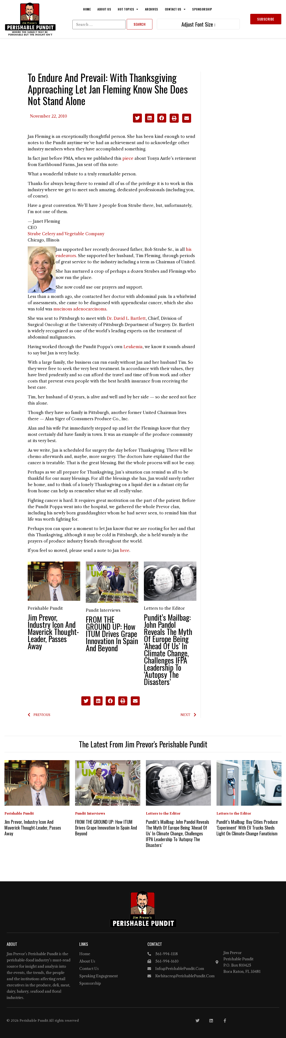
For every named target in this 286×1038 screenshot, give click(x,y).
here (124, 550)
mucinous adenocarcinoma (79, 309)
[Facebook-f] (225, 1021)
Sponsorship (202, 9)
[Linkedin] (211, 1021)
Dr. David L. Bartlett (126, 318)
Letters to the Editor (164, 608)
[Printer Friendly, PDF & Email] (180, 121)
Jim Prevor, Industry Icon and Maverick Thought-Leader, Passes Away (53, 631)
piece (127, 158)
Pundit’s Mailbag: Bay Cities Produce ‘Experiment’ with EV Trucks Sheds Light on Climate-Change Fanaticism (247, 827)
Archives (151, 9)
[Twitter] (197, 1021)
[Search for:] (99, 24)
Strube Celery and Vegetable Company (66, 233)
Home (87, 9)
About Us (104, 9)
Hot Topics (126, 9)
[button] (137, 118)
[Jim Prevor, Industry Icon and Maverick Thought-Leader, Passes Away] (54, 580)
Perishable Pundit (45, 608)
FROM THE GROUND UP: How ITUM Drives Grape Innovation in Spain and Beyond (112, 633)
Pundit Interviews (103, 610)
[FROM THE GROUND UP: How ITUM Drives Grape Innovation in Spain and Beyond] (112, 581)
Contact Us (173, 9)
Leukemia (133, 346)
